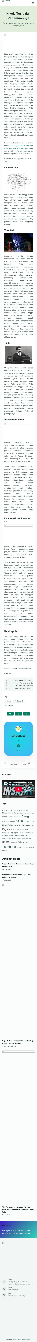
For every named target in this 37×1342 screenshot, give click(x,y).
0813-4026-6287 (13, 1290)
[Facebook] (10, 713)
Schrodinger (14, 842)
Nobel (17, 26)
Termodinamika (29, 847)
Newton (17, 835)
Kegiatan (7, 829)
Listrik (21, 833)
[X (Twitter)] (18, 713)
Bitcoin (25, 810)
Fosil (32, 821)
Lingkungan (14, 833)
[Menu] (33, 3)
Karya (32, 825)
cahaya (26, 813)
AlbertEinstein (8, 810)
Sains (22, 26)
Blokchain (15, 813)
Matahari (5, 835)
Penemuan (9, 705)
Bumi (21, 813)
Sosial (27, 842)
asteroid (16, 810)
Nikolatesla (19, 701)
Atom (20, 810)
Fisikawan (27, 821)
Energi (25, 816)
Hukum (17, 825)
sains (6, 842)
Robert (19, 838)
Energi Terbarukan (8, 821)
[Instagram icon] (18, 745)
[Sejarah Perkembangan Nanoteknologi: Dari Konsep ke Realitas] (18, 961)
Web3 (4, 851)
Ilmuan (8, 701)
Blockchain (6, 813)
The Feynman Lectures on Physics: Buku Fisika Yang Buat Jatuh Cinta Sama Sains (18, 1209)
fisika (19, 821)
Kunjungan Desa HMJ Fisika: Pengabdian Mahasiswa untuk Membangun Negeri (17, 1232)
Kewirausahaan (17, 829)
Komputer (25, 829)
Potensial (5, 838)
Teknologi (9, 847)
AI (2, 810)
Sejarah (21, 842)
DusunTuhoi (17, 817)
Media (11, 835)
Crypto (32, 813)
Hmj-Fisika (7, 825)
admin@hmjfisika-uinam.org (16, 1296)
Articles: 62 (18, 750)
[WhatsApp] (26, 713)
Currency (5, 817)
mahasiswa (28, 833)
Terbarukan (20, 847)
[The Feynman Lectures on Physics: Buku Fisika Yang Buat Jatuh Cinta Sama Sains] (18, 1127)
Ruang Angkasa (26, 838)
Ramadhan (12, 838)
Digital (11, 817)
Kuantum (5, 833)
